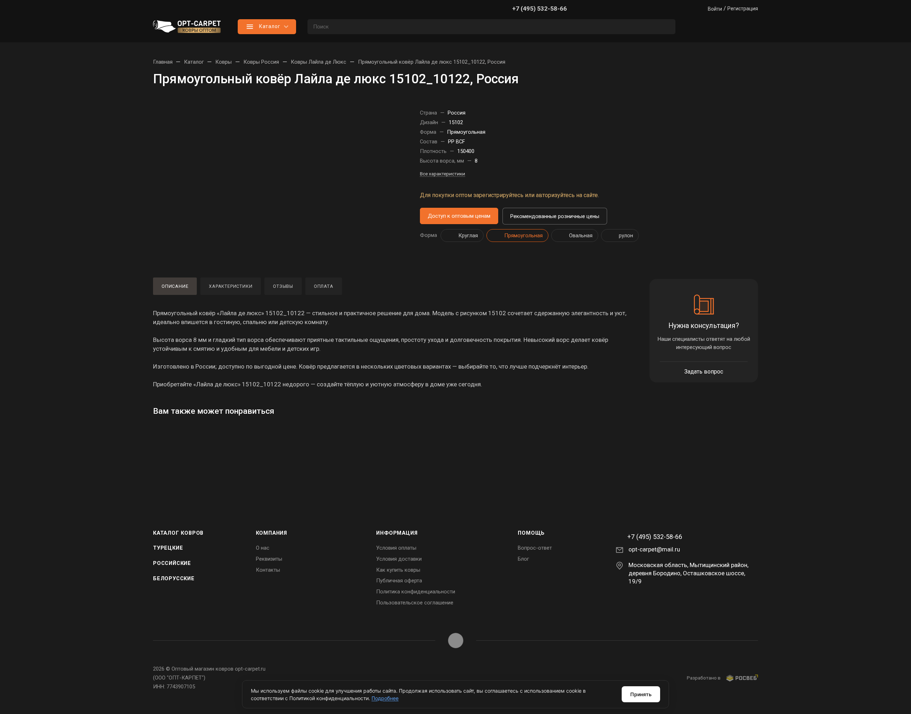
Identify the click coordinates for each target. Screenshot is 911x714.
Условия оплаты (396, 548)
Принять (641, 694)
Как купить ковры (398, 570)
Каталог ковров (178, 533)
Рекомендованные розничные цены (554, 216)
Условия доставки (399, 559)
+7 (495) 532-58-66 (539, 8)
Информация (396, 533)
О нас (262, 548)
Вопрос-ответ (535, 548)
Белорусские (174, 578)
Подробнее (385, 698)
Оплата (323, 286)
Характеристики (230, 286)
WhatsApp (455, 640)
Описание (175, 286)
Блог (523, 559)
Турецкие (168, 548)
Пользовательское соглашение (414, 602)
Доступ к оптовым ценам (459, 216)
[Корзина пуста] (751, 26)
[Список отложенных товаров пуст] (722, 26)
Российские (172, 563)
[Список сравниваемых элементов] (694, 26)
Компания (271, 533)
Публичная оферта (399, 580)
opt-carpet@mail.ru (654, 549)
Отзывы (283, 286)
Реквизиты (269, 559)
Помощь (531, 533)
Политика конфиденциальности (415, 591)
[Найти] (666, 26)
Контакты (268, 570)
